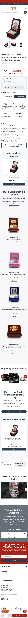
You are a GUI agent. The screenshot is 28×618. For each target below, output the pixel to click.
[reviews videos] (14, 490)
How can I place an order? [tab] (10, 534)
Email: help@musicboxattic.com (9, 594)
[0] (25, 7)
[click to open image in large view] (14, 29)
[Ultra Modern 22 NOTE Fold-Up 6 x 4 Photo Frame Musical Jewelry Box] (6, 44)
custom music (20, 402)
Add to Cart (21, 616)
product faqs (19, 113)
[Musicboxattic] (3, 599)
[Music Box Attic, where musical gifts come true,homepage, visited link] (14, 7)
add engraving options (14, 206)
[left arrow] (3, 29)
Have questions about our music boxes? (7, 464)
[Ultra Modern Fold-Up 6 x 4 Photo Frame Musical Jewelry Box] (14, 167)
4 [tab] (15, 454)
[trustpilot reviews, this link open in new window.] (21, 608)
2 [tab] (12, 454)
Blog (18, 3)
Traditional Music (10, 81)
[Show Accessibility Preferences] (25, 611)
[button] (14, 73)
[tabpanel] (14, 437)
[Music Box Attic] (2, 599)
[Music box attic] (9, 599)
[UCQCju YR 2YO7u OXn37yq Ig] (5, 599)
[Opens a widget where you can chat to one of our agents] (5, 611)
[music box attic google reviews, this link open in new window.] (8, 608)
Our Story (4, 4)
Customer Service (10, 4)
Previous (1, 171)
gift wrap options (21, 96)
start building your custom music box (14, 411)
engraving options (8, 96)
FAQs (15, 3)
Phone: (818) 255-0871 (7, 593)
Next (26, 171)
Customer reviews (19, 464)
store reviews (19, 116)
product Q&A (6, 116)
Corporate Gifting (23, 4)
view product (14, 184)
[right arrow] (25, 29)
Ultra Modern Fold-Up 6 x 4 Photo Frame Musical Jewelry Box (14, 176)
